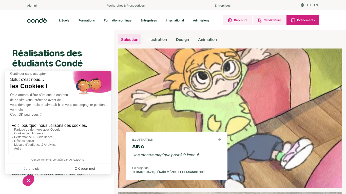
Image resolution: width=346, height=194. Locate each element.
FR (309, 5)
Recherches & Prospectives (126, 5)
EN (316, 5)
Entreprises (222, 5)
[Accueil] (37, 20)
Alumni (32, 5)
